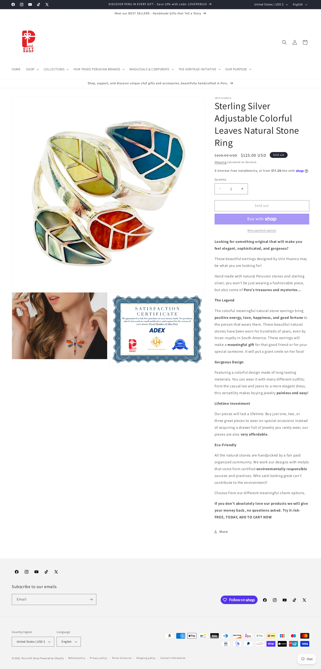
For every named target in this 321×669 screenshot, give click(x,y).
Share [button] (223, 531)
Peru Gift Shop (30, 658)
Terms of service (122, 658)
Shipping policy (146, 658)
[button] (32, 69)
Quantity (220, 179)
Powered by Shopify (52, 658)
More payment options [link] (261, 230)
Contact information (173, 658)
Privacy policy (98, 658)
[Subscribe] (91, 599)
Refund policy (76, 658)
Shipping (221, 162)
